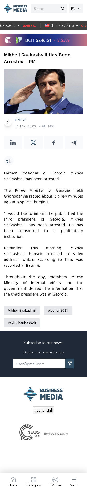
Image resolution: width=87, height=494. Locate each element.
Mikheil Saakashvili (22, 310)
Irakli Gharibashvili (22, 322)
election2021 (58, 310)
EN (73, 8)
